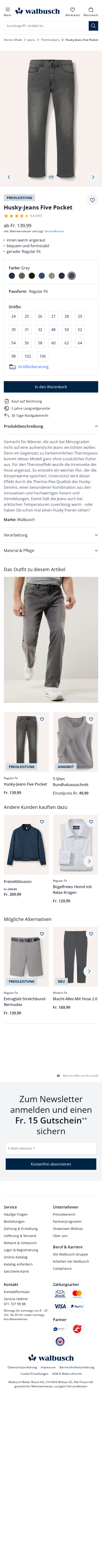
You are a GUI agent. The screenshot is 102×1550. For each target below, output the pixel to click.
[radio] (12, 276)
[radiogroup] (51, 272)
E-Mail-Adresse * (21, 1148)
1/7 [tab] (51, 177)
